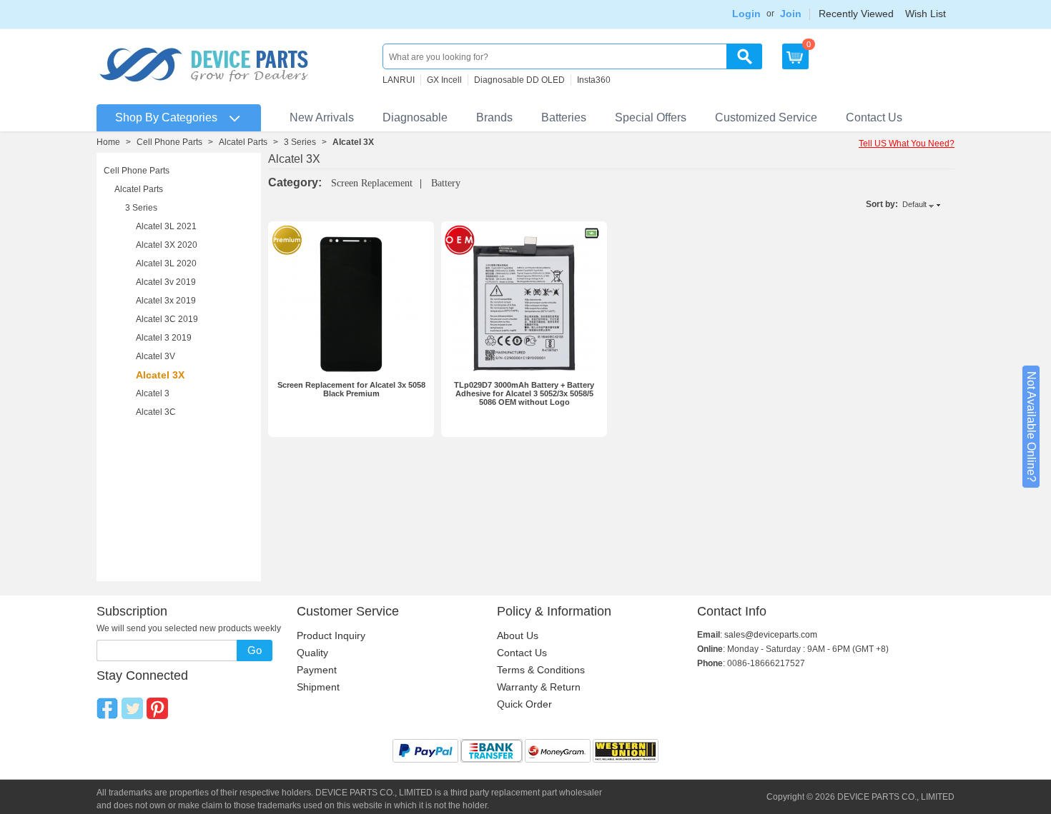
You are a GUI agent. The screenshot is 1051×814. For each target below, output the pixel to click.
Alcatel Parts (243, 142)
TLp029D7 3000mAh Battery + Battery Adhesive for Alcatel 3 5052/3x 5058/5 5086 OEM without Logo (524, 393)
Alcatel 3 (152, 393)
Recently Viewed (856, 13)
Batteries (563, 117)
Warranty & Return (539, 687)
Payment (317, 669)
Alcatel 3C (156, 412)
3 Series (300, 142)
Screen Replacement (372, 183)
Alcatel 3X (160, 375)
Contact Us (874, 117)
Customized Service (766, 117)
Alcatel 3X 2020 (166, 245)
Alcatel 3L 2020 (166, 263)
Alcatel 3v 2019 (166, 282)
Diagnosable (415, 117)
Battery (445, 183)
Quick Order (524, 704)
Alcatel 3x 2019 (166, 301)
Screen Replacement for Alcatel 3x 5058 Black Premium (351, 389)
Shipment (318, 687)
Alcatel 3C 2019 (167, 319)
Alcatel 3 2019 (164, 338)
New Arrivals (322, 117)
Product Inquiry (331, 635)
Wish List (925, 13)
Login (746, 13)
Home (108, 142)
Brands (494, 117)
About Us (517, 635)
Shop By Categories (166, 117)
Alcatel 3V (155, 356)
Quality (312, 652)
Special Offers (650, 117)
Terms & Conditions (541, 669)
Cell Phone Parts (169, 142)
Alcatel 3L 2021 (166, 226)
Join (790, 13)
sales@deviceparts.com (770, 635)
